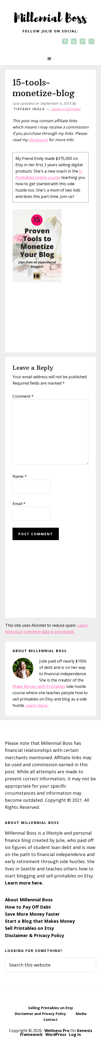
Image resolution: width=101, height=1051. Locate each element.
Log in (75, 1034)
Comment (23, 396)
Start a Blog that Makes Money (40, 921)
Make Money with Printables (39, 686)
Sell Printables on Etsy (29, 928)
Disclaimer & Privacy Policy (34, 935)
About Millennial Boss (28, 900)
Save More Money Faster (32, 914)
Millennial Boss (50, 14)
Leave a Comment (65, 109)
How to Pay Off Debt (28, 907)
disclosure (38, 139)
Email (19, 503)
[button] (50, 58)
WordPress (55, 1034)
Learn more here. (24, 883)
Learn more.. (37, 705)
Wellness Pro (56, 1030)
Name (20, 476)
